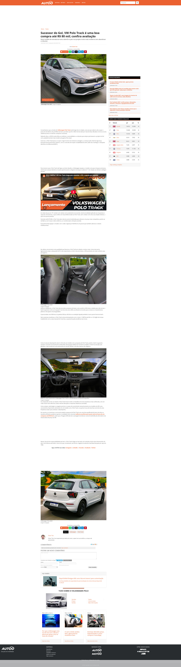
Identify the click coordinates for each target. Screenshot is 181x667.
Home (42, 29)
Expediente (49, 649)
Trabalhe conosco (51, 652)
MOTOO (83, 2)
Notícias (57, 2)
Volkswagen (73, 532)
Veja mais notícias (46, 641)
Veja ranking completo (116, 164)
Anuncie (48, 651)
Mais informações (93, 603)
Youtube (81, 448)
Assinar (42, 567)
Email (60, 562)
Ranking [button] (77, 2)
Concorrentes (92, 601)
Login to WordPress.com (67, 560)
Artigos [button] (63, 2)
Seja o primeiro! (64, 548)
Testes (47, 29)
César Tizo (74, 46)
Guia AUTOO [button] (70, 2)
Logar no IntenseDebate (59, 560)
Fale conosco (49, 656)
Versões (74, 599)
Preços (73, 601)
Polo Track (80, 532)
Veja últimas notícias (69, 641)
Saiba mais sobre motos (92, 641)
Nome (42, 562)
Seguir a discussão (96, 544)
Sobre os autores (51, 654)
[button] (64, 51)
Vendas (74, 603)
